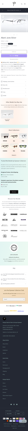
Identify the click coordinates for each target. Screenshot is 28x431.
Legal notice (14, 428)
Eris (14, 150)
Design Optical (9, 423)
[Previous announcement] (2, 10)
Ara (14, 140)
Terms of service (7, 425)
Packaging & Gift (6, 368)
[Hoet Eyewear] (5, 214)
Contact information (21, 425)
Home (4, 362)
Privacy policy (21, 423)
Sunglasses (5, 350)
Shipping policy (14, 425)
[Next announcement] (25, 10)
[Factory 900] (14, 231)
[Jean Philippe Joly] (23, 231)
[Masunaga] (23, 225)
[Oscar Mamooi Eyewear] (5, 225)
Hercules (23, 150)
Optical (4, 353)
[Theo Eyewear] (14, 220)
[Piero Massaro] (14, 236)
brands (10, 261)
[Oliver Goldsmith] (5, 236)
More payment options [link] (14, 59)
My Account (5, 365)
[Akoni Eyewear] (5, 220)
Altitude (5, 140)
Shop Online (5, 343)
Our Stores (5, 389)
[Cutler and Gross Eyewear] (14, 214)
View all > (14, 155)
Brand (4, 347)
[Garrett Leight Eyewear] (23, 220)
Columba (5, 150)
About (4, 383)
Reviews (14, 192)
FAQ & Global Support (7, 395)
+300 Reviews (21, 311)
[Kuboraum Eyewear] (23, 214)
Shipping (7, 45)
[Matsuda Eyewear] (14, 225)
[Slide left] (11, 34)
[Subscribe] (23, 299)
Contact (4, 386)
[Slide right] (16, 34)
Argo (23, 140)
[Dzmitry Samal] (5, 231)
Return (4, 398)
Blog (4, 374)
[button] (2, 4)
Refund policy (15, 423)
